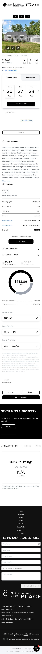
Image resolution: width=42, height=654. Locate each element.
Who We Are (21, 530)
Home (21, 511)
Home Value (21, 527)
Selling (21, 521)
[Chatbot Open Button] (36, 648)
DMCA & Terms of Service (22, 651)
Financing (21, 524)
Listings (21, 514)
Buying (21, 517)
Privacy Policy (9, 651)
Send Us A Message (31, 586)
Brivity (19, 649)
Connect (21, 533)
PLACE (25, 636)
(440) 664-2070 (7, 609)
